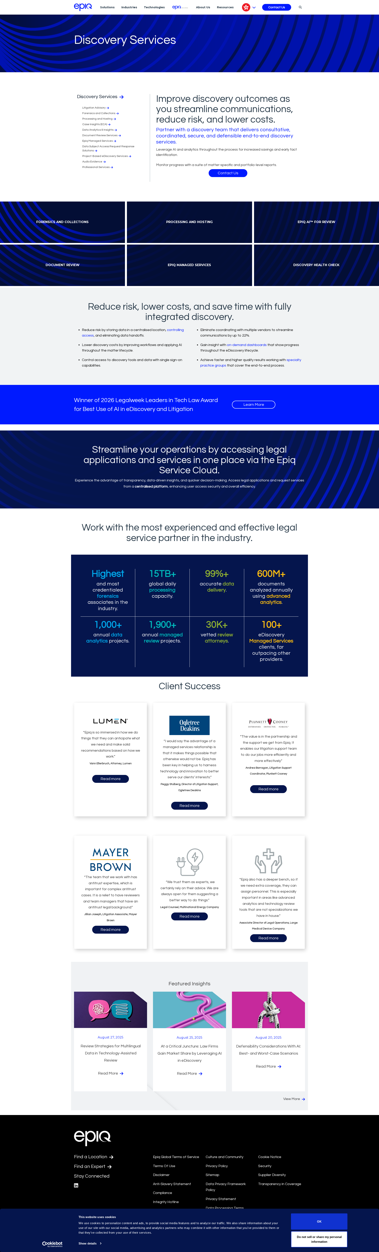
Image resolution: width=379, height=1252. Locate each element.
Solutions (107, 7)
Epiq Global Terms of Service (176, 1157)
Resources (225, 7)
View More (292, 1099)
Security (264, 1166)
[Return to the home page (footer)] (83, 7)
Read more (110, 779)
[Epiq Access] (180, 7)
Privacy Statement (221, 1199)
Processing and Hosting (97, 118)
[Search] (300, 7)
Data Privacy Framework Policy (226, 1187)
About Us (203, 7)
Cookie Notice (269, 1157)
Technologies (154, 7)
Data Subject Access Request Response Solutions (108, 148)
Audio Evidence (92, 161)
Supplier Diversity (272, 1175)
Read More (108, 1073)
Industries (129, 7)
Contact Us (276, 7)
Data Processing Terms (225, 1208)
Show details (88, 1243)
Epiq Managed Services (97, 141)
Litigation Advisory (94, 107)
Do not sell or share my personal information (319, 1239)
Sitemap (212, 1175)
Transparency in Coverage (279, 1184)
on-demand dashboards (247, 345)
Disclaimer (161, 1175)
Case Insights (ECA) (94, 124)
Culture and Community (224, 1157)
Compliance (162, 1193)
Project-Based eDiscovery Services (105, 156)
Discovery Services (97, 96)
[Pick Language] (249, 7)
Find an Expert (90, 1166)
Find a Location (91, 1156)
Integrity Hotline (166, 1202)
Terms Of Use (164, 1166)
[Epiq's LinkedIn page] (76, 1185)
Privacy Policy (217, 1166)
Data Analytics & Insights (98, 129)
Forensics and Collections (98, 113)
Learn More (253, 405)
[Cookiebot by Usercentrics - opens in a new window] (52, 1244)
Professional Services (96, 167)
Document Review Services (99, 135)
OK (319, 1221)
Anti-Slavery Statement (172, 1184)
